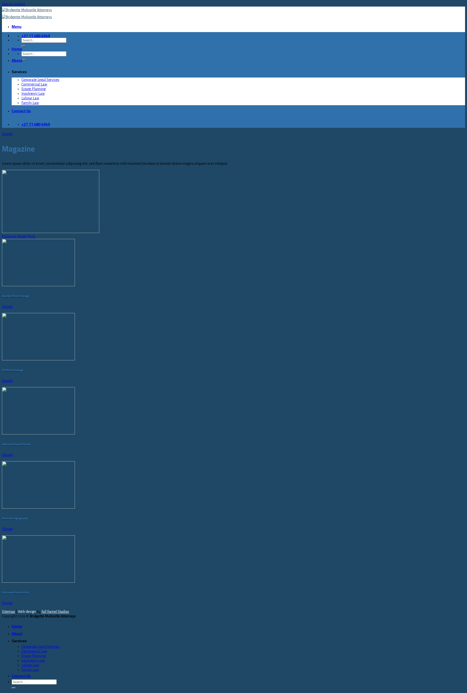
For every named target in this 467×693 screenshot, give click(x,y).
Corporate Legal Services (40, 80)
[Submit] (23, 46)
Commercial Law (34, 84)
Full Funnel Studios (55, 612)
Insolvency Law (33, 93)
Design (7, 134)
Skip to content (13, 4)
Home (17, 48)
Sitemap (8, 612)
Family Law (30, 103)
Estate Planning (33, 89)
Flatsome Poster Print (18, 236)
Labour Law (30, 98)
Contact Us (21, 110)
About (17, 60)
